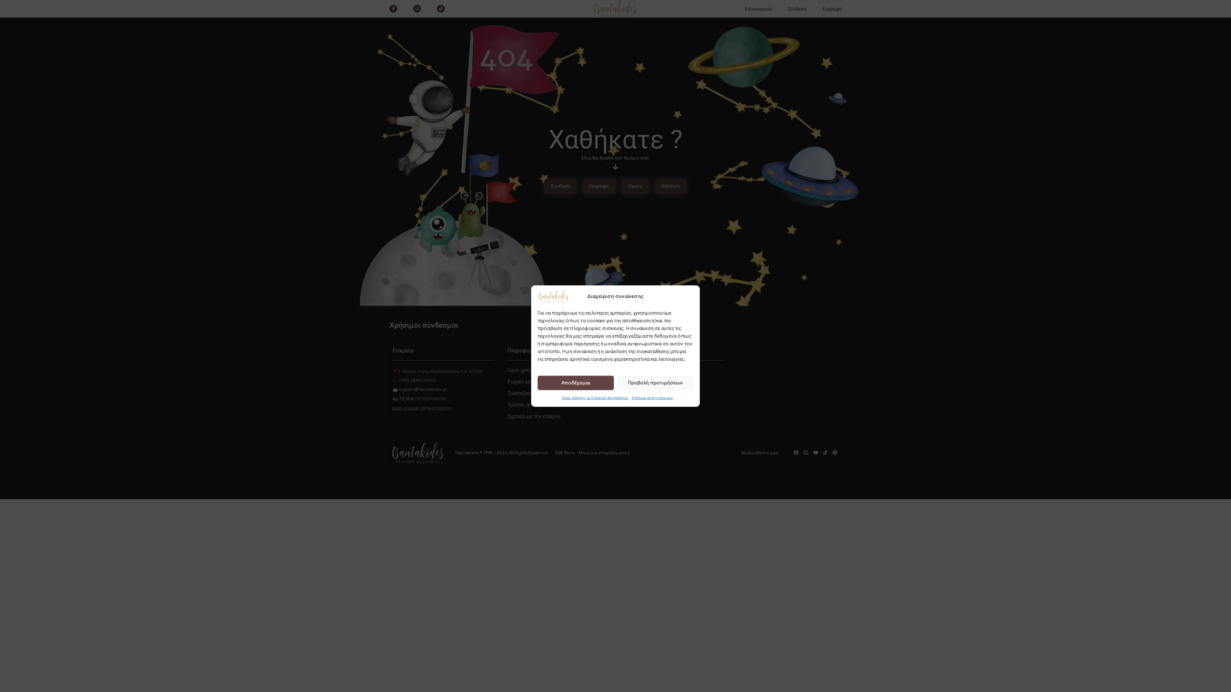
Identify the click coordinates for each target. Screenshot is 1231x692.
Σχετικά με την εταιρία (652, 397)
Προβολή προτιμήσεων (655, 383)
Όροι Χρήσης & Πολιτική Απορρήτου (595, 397)
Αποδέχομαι (575, 383)
